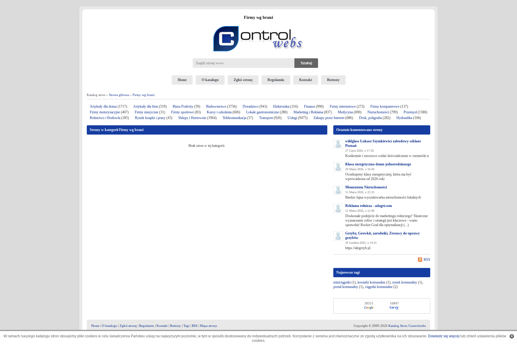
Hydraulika (404, 118)
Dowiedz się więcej (444, 336)
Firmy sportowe (182, 112)
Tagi (186, 325)
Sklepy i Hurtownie (192, 118)
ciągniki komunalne (379, 287)
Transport (266, 118)
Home (182, 80)
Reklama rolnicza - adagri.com (368, 206)
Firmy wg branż (144, 95)
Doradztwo (250, 106)
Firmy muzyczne (146, 112)
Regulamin (275, 80)
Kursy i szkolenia (219, 112)
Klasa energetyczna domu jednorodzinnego (378, 164)
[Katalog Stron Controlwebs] (258, 24)
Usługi (292, 118)
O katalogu (210, 80)
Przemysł (410, 112)
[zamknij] (512, 336)
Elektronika (281, 106)
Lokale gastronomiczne (262, 112)
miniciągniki (342, 282)
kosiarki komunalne (371, 282)
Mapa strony (208, 325)
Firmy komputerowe (384, 106)
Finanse (309, 106)
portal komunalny (345, 287)
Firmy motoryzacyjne (105, 112)
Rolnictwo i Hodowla (105, 118)
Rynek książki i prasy (150, 118)
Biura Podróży (183, 106)
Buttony (333, 80)
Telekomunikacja (234, 118)
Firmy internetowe (343, 106)
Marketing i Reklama (308, 112)
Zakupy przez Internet (329, 118)
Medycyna (345, 112)
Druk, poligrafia (370, 118)
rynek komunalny (404, 282)
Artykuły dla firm (145, 106)
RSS (427, 259)
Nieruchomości (378, 112)
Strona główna (119, 95)
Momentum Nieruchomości (366, 187)
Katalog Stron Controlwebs (407, 325)
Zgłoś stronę (243, 80)
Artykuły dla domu (103, 106)
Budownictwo (216, 106)
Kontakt (305, 80)
